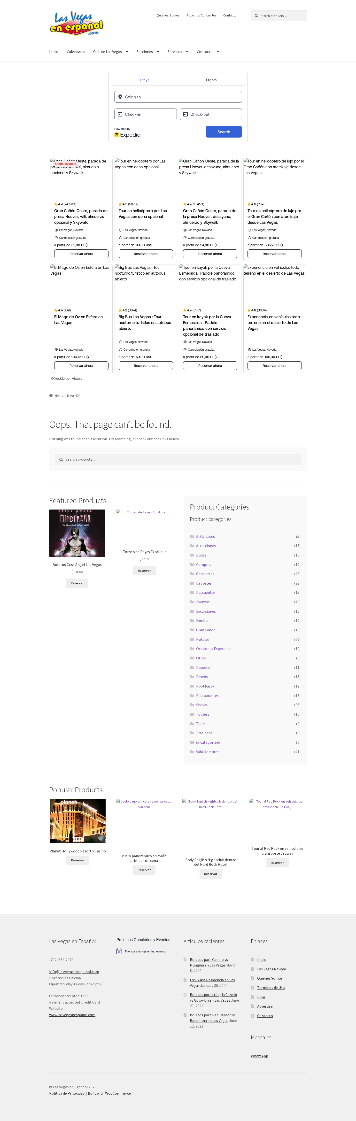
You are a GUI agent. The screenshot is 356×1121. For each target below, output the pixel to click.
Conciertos (205, 573)
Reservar (77, 583)
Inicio (53, 51)
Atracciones (206, 545)
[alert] (144, 951)
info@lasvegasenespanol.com (74, 971)
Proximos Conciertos (201, 15)
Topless (202, 714)
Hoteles (202, 639)
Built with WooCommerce (109, 1093)
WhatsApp (259, 1055)
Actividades (205, 536)
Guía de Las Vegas (107, 51)
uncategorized (208, 742)
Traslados (204, 732)
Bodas (201, 555)
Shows (201, 704)
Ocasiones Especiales (213, 648)
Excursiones (206, 611)
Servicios (175, 51)
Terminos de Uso (271, 987)
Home (59, 395)
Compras (203, 564)
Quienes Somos (168, 15)
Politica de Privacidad (67, 1093)
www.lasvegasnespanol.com (72, 1014)
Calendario (76, 51)
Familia (202, 620)
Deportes (204, 583)
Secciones (145, 51)
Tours (201, 723)
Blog (261, 997)
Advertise (265, 1006)
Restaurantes (207, 695)
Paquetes (203, 667)
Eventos (203, 601)
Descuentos (206, 592)
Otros (201, 658)
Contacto (230, 15)
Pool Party (205, 686)
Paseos (202, 676)
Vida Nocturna (207, 751)
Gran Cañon (206, 629)
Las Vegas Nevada (271, 968)
